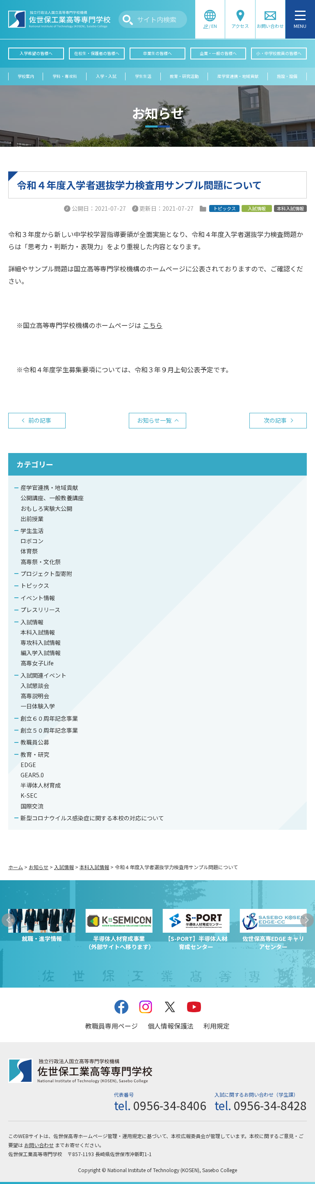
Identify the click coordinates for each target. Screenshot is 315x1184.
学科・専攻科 (64, 76)
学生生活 (143, 76)
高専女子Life (37, 663)
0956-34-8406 (169, 1105)
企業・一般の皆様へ (218, 53)
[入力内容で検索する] (128, 20)
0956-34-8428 (270, 1105)
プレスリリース (40, 610)
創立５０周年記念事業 (49, 730)
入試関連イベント (43, 675)
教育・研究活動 (184, 76)
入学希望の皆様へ (36, 53)
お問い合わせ (39, 1144)
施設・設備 (287, 76)
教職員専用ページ (111, 1026)
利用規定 (216, 1026)
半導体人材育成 (41, 785)
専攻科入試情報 (41, 642)
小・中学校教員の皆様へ (278, 53)
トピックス (35, 585)
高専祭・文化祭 (41, 562)
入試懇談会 (35, 685)
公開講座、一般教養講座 (52, 498)
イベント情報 (38, 598)
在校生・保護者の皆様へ (96, 53)
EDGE (28, 764)
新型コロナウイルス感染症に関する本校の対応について (92, 818)
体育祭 (29, 551)
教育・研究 (35, 754)
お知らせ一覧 (154, 420)
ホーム (15, 866)
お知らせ (38, 866)
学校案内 (26, 76)
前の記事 (39, 420)
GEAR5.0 (32, 775)
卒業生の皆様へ (157, 53)
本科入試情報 (38, 632)
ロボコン (32, 541)
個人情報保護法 (171, 1026)
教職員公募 (35, 742)
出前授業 (32, 519)
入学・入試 (106, 76)
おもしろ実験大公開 (46, 508)
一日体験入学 (38, 706)
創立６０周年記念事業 (49, 718)
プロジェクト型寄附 (46, 573)
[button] (8, 920)
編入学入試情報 (41, 653)
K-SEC (29, 795)
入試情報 (32, 622)
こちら (152, 325)
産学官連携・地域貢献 (237, 76)
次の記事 (275, 420)
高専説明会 (35, 696)
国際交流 (32, 806)
